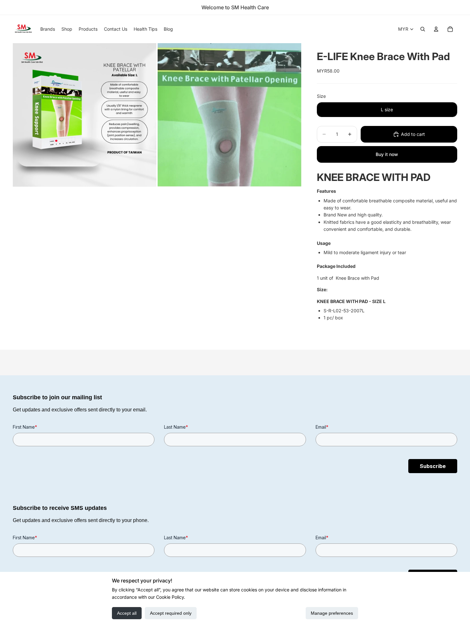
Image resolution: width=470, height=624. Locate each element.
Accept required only (171, 613)
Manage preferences (332, 613)
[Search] (423, 29)
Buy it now (387, 154)
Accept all (127, 613)
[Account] (436, 29)
